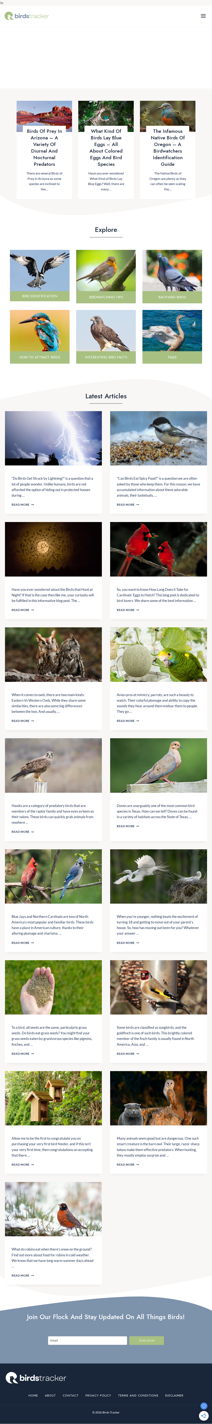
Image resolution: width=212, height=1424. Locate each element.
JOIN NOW (147, 1340)
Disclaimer (174, 1395)
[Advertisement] (106, 57)
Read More (23, 504)
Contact (71, 1395)
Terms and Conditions (138, 1395)
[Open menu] (203, 16)
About (50, 1395)
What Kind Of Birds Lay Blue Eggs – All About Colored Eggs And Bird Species (106, 147)
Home (33, 1395)
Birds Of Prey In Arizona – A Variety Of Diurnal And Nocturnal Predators (44, 147)
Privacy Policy (98, 1395)
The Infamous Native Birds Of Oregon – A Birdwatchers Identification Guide (168, 147)
